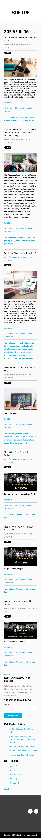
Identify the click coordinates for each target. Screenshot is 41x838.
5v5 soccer (14, 783)
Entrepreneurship (23, 241)
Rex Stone (15, 608)
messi (25, 355)
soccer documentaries (26, 440)
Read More (8, 103)
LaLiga (26, 343)
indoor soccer (15, 774)
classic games (9, 349)
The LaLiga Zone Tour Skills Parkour (22, 755)
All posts (7, 674)
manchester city (26, 346)
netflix (33, 437)
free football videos (25, 358)
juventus (7, 440)
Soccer (18, 117)
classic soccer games (24, 349)
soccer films (14, 346)
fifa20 (13, 241)
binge (6, 346)
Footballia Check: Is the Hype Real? (20, 253)
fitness (25, 120)
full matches (27, 352)
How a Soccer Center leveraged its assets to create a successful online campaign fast (20, 132)
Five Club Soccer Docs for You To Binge (23, 751)
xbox (33, 241)
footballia (8, 355)
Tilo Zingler (16, 45)
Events (12, 434)
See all (6, 789)
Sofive (12, 117)
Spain (31, 343)
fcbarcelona (17, 355)
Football (25, 117)
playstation (8, 244)
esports (27, 238)
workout (32, 120)
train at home (16, 120)
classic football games (13, 352)
